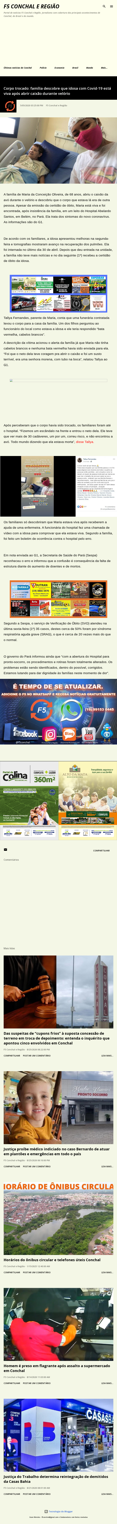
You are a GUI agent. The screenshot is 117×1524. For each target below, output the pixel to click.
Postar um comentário (37, 1055)
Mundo (89, 67)
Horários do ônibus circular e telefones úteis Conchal (52, 1259)
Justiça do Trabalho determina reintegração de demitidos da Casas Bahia (56, 1479)
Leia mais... (107, 1055)
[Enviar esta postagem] (5, 850)
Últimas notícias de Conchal (18, 67)
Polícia (43, 67)
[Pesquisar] (104, 5)
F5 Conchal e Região (31, 6)
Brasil (75, 67)
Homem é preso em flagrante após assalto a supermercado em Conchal (57, 1368)
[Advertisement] (52, 41)
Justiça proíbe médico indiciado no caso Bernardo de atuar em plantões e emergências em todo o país (57, 1151)
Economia (59, 67)
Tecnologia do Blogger (60, 1511)
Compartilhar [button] (101, 850)
